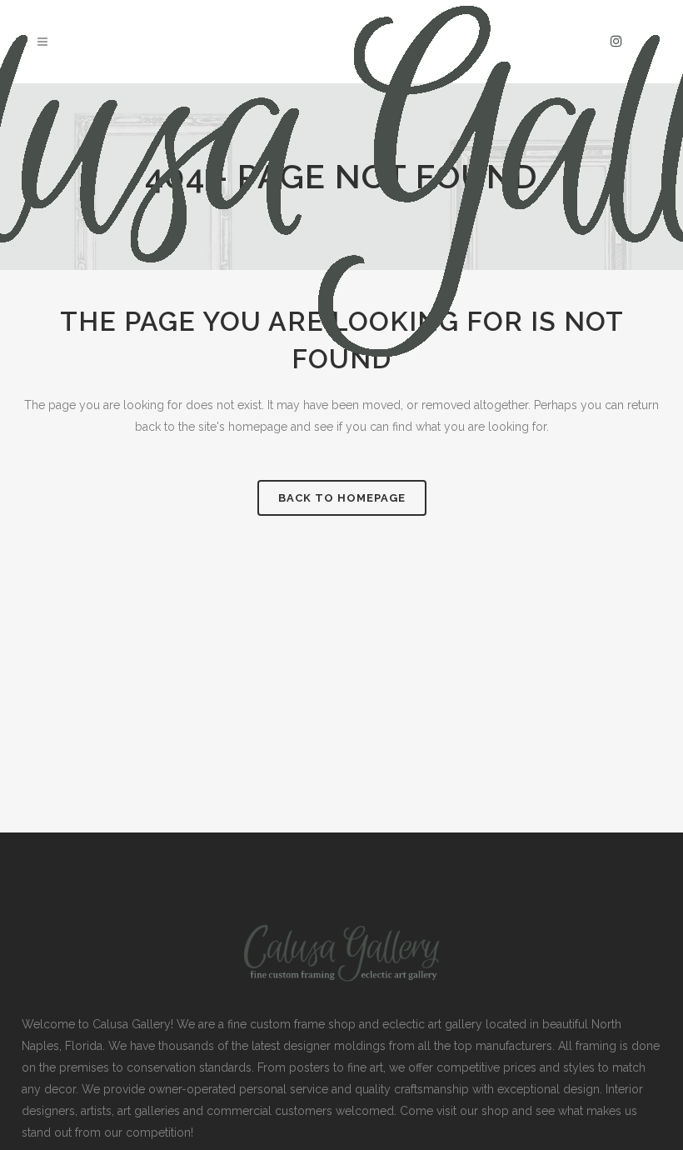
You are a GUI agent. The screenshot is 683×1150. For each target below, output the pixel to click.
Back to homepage (342, 498)
